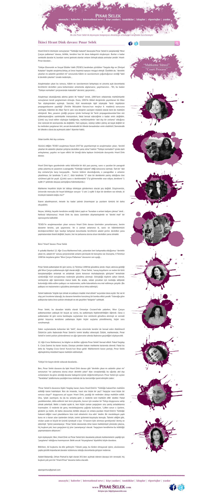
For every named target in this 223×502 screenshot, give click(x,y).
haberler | (76, 19)
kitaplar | (141, 19)
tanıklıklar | (128, 19)
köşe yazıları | (113, 19)
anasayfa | (64, 19)
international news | (94, 19)
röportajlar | (155, 19)
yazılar (166, 19)
